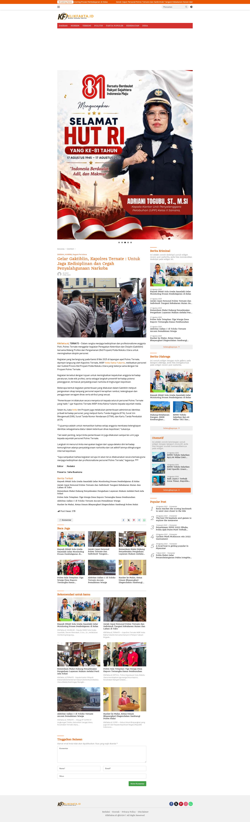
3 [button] (125, 242)
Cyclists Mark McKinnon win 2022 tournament (173, 537)
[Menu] (59, 7)
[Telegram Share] (139, 520)
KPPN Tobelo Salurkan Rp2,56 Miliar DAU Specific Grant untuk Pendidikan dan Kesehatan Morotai (178, 456)
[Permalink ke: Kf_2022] (59, 274)
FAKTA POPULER (114, 26)
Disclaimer (143, 812)
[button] (186, 7)
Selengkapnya (170, 347)
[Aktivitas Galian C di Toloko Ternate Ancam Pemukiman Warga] (102, 567)
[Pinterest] (181, 804)
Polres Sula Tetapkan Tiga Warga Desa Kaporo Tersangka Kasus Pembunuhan (96, 497)
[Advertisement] (125, 48)
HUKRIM (75, 26)
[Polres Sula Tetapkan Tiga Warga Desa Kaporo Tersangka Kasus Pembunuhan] (71, 567)
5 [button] (131, 242)
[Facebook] (171, 804)
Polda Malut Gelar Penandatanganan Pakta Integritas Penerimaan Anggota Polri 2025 (173, 556)
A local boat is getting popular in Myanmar (172, 547)
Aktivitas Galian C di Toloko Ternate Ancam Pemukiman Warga (88, 501)
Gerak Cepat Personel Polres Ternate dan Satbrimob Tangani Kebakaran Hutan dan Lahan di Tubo (103, 2)
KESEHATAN (132, 26)
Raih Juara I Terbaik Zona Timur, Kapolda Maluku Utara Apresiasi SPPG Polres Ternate (178, 480)
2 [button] (122, 242)
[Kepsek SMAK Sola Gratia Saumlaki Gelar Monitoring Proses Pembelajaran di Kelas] (71, 539)
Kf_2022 (65, 273)
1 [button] (119, 242)
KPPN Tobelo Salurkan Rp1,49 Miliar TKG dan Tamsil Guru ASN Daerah (181, 417)
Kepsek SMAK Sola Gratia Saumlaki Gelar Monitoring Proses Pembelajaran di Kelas (98, 481)
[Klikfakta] (75, 16)
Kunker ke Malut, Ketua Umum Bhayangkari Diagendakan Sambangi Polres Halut (97, 504)
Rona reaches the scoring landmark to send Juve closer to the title (173, 510)
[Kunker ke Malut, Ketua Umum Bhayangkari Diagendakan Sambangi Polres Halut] (132, 567)
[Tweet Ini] (129, 520)
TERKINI (86, 26)
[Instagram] (186, 804)
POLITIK (98, 26)
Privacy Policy (129, 812)
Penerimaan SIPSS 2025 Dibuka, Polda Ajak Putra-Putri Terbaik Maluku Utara (172, 528)
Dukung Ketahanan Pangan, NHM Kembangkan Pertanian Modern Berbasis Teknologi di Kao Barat (159, 417)
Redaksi (106, 812)
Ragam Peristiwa (80, 254)
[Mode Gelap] (191, 7)
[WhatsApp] (191, 804)
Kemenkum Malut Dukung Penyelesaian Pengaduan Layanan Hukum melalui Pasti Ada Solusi (100, 492)
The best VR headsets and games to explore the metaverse (173, 519)
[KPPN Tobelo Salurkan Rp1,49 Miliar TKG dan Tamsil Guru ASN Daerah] (183, 406)
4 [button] (128, 242)
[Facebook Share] (123, 520)
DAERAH (63, 26)
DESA (145, 26)
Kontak (115, 812)
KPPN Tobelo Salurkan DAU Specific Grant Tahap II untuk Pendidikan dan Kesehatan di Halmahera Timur (178, 468)
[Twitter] (176, 804)
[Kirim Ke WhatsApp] (144, 520)
